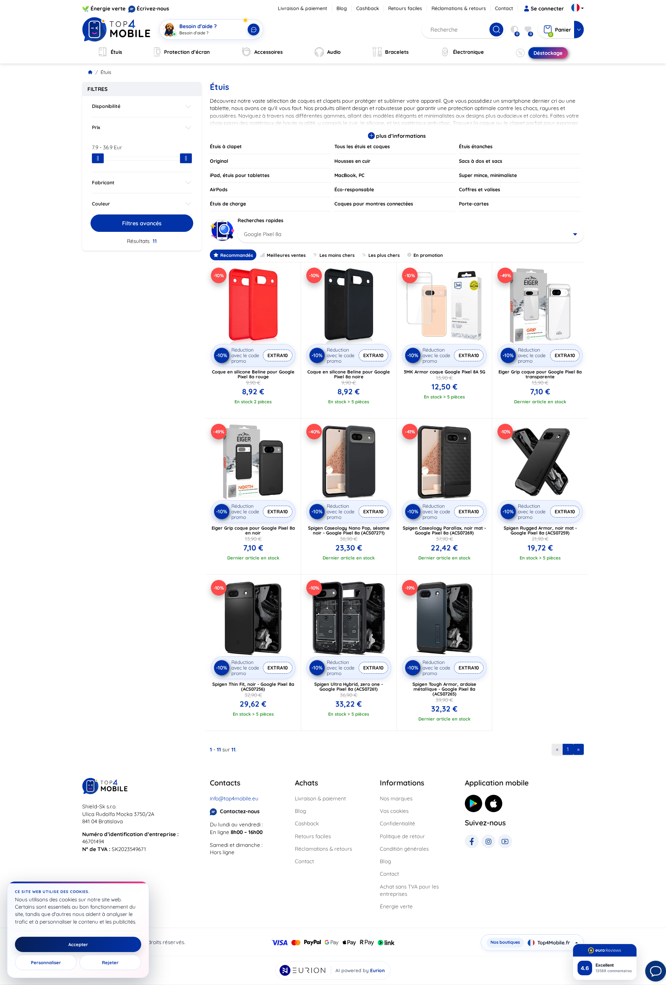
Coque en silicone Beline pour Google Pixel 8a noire (348, 374)
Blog (341, 8)
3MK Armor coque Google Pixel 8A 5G (444, 371)
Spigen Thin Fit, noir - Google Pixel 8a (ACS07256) (253, 686)
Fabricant (103, 182)
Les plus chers (384, 255)
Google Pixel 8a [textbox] (262, 234)
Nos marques (396, 798)
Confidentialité (397, 823)
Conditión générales (404, 848)
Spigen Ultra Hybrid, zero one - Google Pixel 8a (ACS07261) (348, 686)
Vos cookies (394, 811)
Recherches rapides (260, 220)
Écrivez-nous (153, 8)
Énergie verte (108, 8)
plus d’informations (400, 136)
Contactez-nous (239, 811)
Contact (504, 8)
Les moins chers (337, 255)
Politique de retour (402, 836)
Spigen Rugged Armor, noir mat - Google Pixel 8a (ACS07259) (540, 530)
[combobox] (411, 234)
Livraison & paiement (302, 8)
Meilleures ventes (286, 255)
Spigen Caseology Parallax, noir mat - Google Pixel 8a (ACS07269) (444, 530)
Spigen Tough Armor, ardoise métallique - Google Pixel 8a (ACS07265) (444, 689)
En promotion (428, 255)
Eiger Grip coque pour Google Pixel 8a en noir (253, 530)
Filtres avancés (142, 223)
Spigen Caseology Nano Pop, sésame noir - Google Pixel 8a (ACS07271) (349, 530)
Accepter (78, 944)
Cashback (367, 8)
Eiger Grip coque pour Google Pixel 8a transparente (540, 374)
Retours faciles (405, 8)
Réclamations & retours (459, 8)
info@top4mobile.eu (234, 798)
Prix (96, 127)
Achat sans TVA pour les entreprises (409, 890)
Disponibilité (106, 106)
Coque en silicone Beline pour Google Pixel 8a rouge (253, 374)
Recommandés (236, 255)
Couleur (101, 204)
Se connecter (547, 8)
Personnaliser (46, 962)
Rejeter (110, 962)
